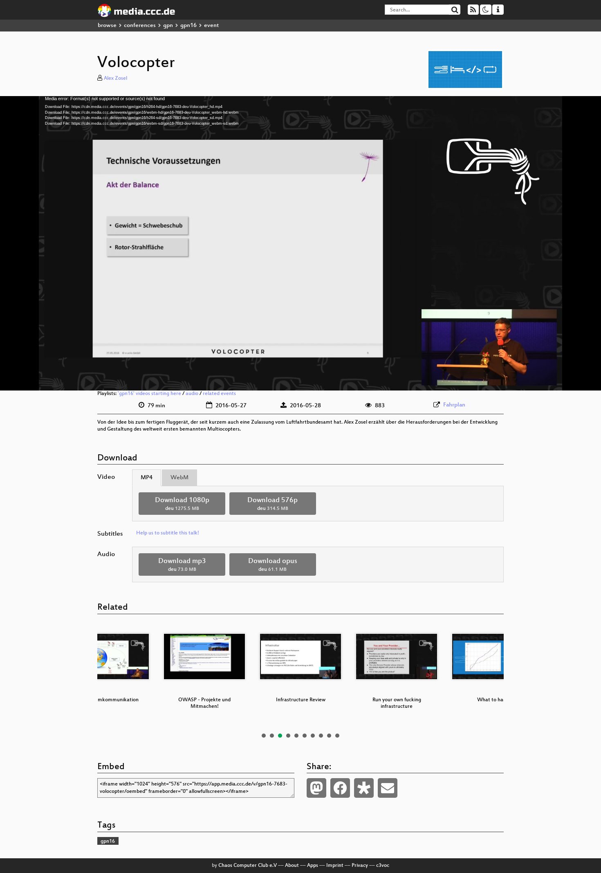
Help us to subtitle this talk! (167, 533)
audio (192, 394)
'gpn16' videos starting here (149, 394)
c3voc (382, 866)
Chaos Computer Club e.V (247, 866)
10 (337, 736)
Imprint (334, 866)
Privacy (360, 866)
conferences (140, 25)
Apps (312, 866)
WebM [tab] (179, 477)
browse (107, 25)
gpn (168, 25)
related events (219, 394)
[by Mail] (387, 788)
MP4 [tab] (146, 477)
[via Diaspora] (364, 788)
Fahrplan (454, 405)
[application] (300, 243)
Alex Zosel (115, 78)
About (292, 866)
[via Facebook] (340, 788)
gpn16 (188, 25)
